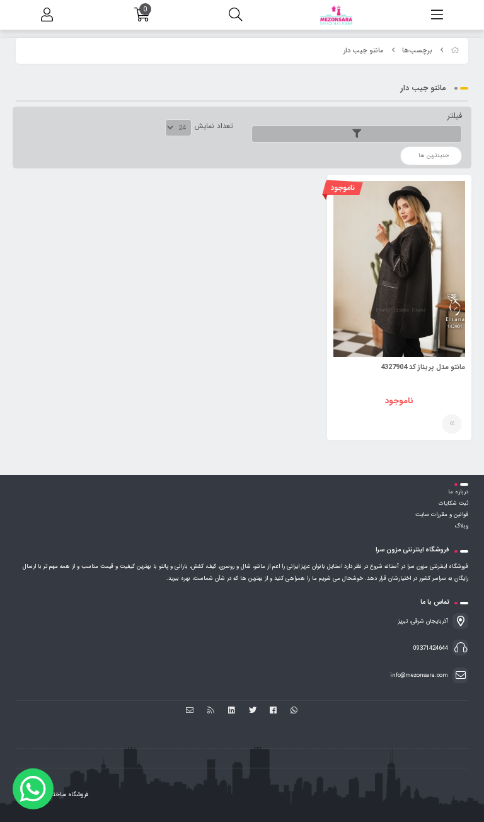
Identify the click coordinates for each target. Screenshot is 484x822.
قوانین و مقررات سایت (441, 514)
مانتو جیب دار (363, 50)
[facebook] (273, 711)
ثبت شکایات (453, 503)
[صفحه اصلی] (455, 50)
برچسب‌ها (417, 50)
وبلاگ (461, 526)
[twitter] (252, 711)
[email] (190, 711)
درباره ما (458, 492)
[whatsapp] (294, 711)
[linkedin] (231, 711)
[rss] (211, 711)
